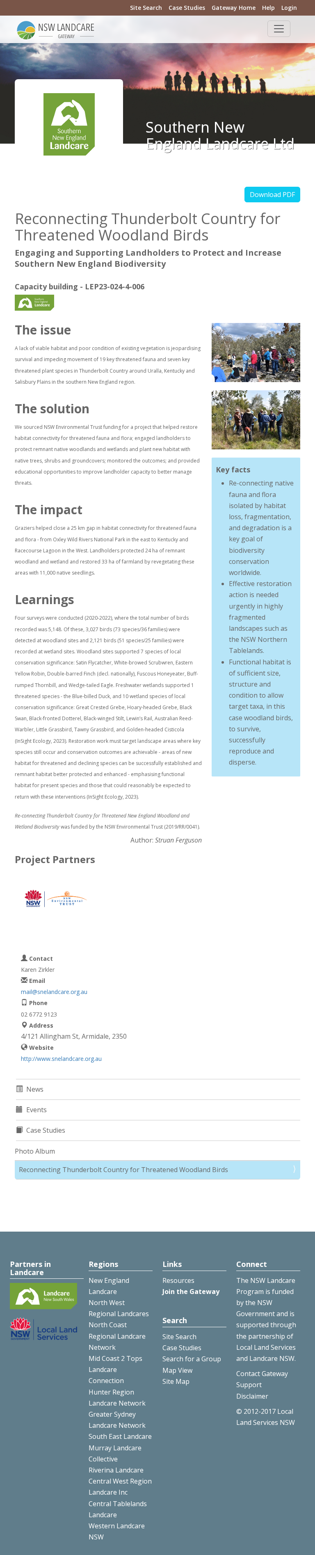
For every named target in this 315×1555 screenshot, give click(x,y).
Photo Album (35, 1151)
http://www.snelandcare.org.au (61, 1059)
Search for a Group (191, 1358)
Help (268, 7)
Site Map (175, 1381)
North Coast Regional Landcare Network (117, 1335)
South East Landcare (120, 1436)
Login (289, 7)
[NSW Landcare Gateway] (56, 29)
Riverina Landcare (116, 1470)
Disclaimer (252, 1396)
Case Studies (187, 7)
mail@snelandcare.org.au (54, 992)
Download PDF (272, 194)
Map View (177, 1370)
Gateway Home (234, 7)
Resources (178, 1280)
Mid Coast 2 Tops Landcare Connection (115, 1369)
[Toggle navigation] (278, 29)
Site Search (146, 7)
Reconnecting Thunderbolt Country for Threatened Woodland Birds (123, 1169)
